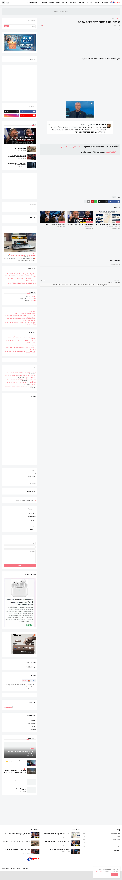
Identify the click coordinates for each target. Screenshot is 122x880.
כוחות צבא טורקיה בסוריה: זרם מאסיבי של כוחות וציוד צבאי (15, 147)
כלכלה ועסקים (101, 843)
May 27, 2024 (111, 152)
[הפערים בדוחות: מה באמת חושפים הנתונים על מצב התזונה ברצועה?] (75, 835)
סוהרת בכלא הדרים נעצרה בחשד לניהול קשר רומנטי (16, 164)
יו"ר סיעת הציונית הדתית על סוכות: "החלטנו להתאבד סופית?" (22, 338)
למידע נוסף (99, 871)
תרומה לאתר (5, 868)
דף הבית (118, 18)
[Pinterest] (92, 201)
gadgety (33, 520)
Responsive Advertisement (61, 11)
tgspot (34, 526)
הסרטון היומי (72, 2)
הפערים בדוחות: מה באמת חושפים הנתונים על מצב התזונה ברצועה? (108, 225)
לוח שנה (64, 2)
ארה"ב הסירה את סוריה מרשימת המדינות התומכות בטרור (20, 273)
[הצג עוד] (85, 201)
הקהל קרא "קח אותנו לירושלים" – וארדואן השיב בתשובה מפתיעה (16, 155)
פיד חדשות (33, 59)
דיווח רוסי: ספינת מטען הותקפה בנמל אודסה (24, 282)
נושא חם (33, 300)
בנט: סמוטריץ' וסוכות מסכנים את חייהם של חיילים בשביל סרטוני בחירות (21, 348)
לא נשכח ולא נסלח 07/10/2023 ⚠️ (16, 761)
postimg (33, 730)
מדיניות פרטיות (33, 2)
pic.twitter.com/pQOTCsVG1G (72, 146)
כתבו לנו (13, 868)
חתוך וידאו (33, 483)
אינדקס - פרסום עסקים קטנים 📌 (22, 255)
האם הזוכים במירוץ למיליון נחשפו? (16, 780)
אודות (58, 2)
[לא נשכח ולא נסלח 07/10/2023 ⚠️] (31, 763)
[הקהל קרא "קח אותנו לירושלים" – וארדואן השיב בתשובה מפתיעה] (31, 157)
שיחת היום (33, 302)
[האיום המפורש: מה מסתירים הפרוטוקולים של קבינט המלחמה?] (75, 843)
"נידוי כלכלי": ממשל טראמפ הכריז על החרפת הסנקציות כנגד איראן (20, 276)
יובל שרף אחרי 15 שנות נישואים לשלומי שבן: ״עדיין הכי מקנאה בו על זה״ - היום (21, 320)
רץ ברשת (101, 846)
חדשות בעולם (101, 839)
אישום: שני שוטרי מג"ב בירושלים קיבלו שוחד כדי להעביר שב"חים (21, 345)
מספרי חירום (43, 2)
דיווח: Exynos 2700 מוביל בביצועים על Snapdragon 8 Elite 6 (20, 387)
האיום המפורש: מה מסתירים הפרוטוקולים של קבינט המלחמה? (80, 225)
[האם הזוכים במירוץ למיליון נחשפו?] (31, 782)
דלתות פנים (32, 514)
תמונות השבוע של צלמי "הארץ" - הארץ (25, 313)
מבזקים (97, 2)
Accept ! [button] (115, 875)
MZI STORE (33, 529)
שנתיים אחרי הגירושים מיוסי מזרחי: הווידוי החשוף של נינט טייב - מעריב (20, 311)
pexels (34, 726)
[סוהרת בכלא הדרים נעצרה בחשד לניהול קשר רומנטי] (31, 165)
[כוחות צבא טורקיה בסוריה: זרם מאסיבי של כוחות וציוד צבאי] (31, 149)
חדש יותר (116, 281)
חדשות (90, 2)
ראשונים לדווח (32, 298)
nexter (34, 523)
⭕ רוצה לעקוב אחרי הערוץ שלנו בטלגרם (25, 500)
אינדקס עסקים (32, 476)
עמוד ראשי (105, 2)
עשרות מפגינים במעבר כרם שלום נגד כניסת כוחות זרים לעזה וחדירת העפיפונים (20, 352)
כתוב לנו (51, 2)
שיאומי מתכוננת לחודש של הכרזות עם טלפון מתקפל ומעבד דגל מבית (20, 383)
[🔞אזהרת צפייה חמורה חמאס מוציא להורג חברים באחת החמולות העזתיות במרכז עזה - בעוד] (31, 771)
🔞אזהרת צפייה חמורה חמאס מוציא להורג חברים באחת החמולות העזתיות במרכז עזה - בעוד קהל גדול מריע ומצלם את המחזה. (15, 771)
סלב (34, 473)
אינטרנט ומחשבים (101, 833)
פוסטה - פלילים (31, 492)
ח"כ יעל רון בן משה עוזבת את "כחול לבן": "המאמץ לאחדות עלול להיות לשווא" (21, 341)
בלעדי (34, 297)
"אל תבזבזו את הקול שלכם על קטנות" (54, 224)
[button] (7, 3)
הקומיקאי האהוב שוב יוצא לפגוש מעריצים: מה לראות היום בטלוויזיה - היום (20, 323)
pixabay (33, 720)
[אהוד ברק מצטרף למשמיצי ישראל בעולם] (31, 790)
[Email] (88, 201)
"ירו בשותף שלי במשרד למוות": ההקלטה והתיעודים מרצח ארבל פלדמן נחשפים (21, 279)
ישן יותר (43, 281)
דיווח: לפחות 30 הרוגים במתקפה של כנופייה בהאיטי (22, 284)
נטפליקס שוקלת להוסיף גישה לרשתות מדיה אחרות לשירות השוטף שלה (20, 380)
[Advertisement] (80, 42)
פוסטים (82, 2)
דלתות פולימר (32, 516)
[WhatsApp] (95, 201)
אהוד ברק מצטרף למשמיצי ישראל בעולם (16, 788)
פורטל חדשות (32, 723)
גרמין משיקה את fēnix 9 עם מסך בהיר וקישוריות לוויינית (21, 372)
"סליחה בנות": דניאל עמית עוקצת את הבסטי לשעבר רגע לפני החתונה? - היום (20, 316)
